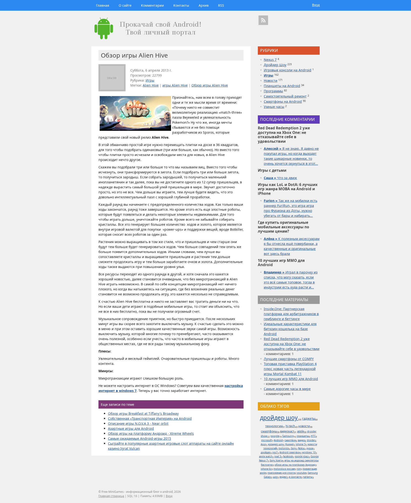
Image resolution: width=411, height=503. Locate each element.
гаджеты (308, 418)
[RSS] (263, 20)
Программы (273, 91)
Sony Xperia (276, 460)
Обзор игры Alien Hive (209, 85)
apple (300, 431)
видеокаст (287, 431)
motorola (284, 448)
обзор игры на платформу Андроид (295, 464)
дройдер (265, 452)
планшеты (303, 436)
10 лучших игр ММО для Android (291, 378)
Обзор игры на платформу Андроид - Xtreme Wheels (151, 433)
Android (278, 440)
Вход (316, 5)
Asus (263, 444)
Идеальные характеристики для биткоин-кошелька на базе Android (290, 329)
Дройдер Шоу (275, 65)
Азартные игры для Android (131, 428)
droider (311, 440)
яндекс (283, 477)
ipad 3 (277, 456)
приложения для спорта (281, 472)
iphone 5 (301, 444)
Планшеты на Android (282, 85)
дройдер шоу (279, 417)
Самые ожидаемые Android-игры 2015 (139, 438)
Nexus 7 (270, 59)
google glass (302, 456)
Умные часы (274, 106)
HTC (313, 436)
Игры (150, 80)
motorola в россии (284, 468)
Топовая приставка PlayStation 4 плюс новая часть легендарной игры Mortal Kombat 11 (290, 368)
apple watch (265, 456)
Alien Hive (151, 85)
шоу (275, 477)
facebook (288, 456)
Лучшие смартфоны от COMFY (289, 358)
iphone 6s (266, 468)
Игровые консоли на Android (287, 70)
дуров (309, 448)
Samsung (288, 436)
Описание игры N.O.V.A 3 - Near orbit (138, 423)
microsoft (266, 440)
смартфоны (269, 431)
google (274, 436)
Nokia (301, 448)
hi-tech (290, 426)
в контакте (295, 477)
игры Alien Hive (175, 85)
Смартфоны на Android (283, 101)
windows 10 (309, 452)
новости (304, 426)
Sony (293, 448)
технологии (274, 426)
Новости (270, 80)
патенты (308, 477)
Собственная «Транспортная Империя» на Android (150, 418)
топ (299, 468)
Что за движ (280, 178)
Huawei (289, 444)
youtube (301, 472)
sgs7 (275, 452)
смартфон (290, 440)
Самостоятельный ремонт (285, 96)
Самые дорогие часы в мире (287, 388)
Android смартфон (289, 452)
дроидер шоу (275, 444)
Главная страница (111, 496)
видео (301, 440)
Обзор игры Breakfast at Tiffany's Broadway (143, 413)
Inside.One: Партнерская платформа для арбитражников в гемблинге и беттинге (291, 314)
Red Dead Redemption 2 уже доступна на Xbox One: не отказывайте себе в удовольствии (291, 344)
